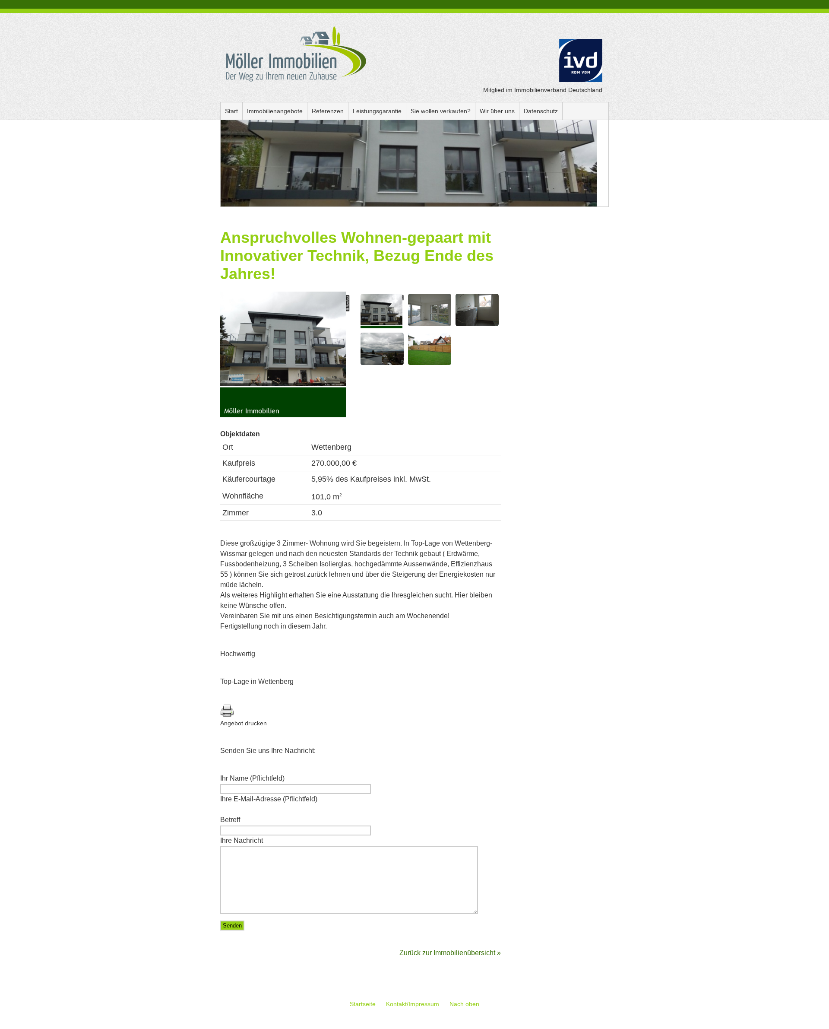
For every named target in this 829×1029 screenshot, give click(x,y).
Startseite (363, 1003)
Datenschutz (541, 111)
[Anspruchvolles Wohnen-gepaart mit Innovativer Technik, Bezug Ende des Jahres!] (285, 415)
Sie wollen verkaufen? (441, 111)
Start (231, 111)
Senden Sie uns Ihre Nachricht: (268, 750)
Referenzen (328, 111)
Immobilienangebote (275, 111)
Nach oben (464, 1003)
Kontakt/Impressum (412, 1003)
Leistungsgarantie (377, 111)
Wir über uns (497, 111)
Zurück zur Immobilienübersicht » (450, 952)
